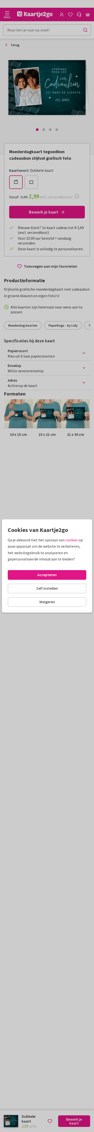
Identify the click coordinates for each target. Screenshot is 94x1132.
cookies (71, 539)
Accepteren (47, 574)
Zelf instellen (47, 588)
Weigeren (47, 601)
